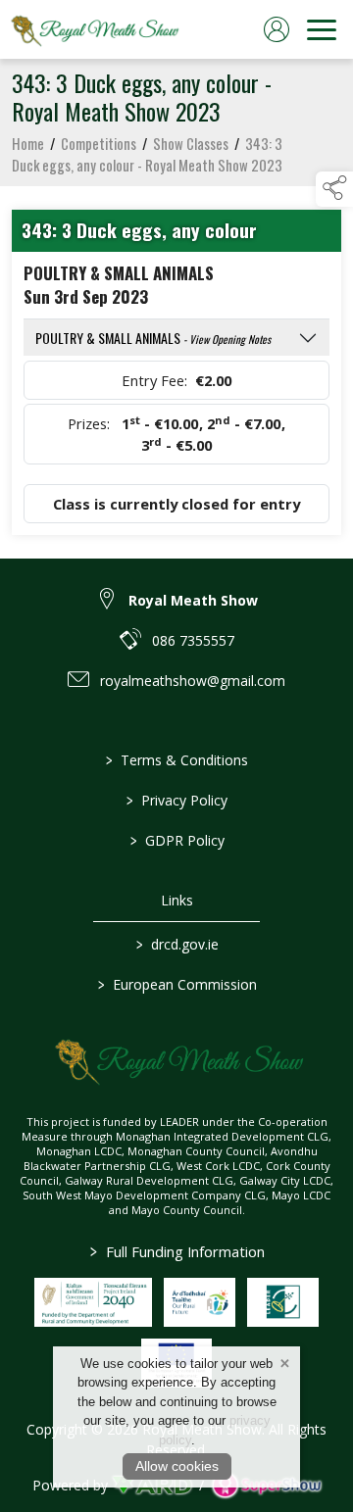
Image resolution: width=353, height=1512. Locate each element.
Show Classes (190, 143)
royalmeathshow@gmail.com (192, 680)
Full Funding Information (176, 1251)
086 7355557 (193, 640)
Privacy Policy (176, 800)
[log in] (276, 29)
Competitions (98, 143)
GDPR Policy (176, 840)
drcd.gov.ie (176, 944)
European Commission (176, 984)
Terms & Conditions (177, 760)
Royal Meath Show (193, 600)
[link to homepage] (93, 29)
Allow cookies (177, 1466)
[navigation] (321, 29)
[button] (334, 189)
